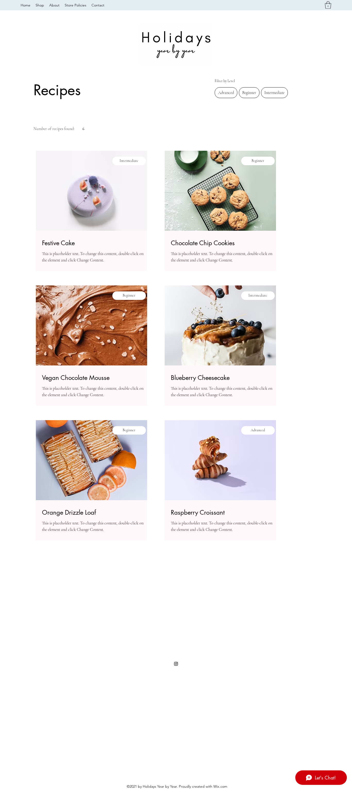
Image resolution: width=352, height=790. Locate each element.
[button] (328, 5)
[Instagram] (176, 663)
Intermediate (274, 92)
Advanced (226, 92)
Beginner (249, 92)
